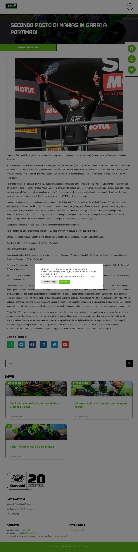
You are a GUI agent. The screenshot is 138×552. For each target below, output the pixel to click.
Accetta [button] (64, 281)
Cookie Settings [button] (49, 282)
